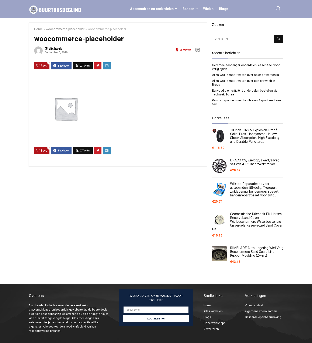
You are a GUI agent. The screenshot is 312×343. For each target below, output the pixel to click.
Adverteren (211, 329)
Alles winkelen (213, 311)
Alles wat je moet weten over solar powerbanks (245, 75)
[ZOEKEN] (278, 39)
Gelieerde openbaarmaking (263, 317)
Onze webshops (215, 323)
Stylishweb (53, 48)
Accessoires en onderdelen (152, 9)
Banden (188, 9)
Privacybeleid (254, 305)
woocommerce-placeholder (65, 29)
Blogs (223, 9)
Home (38, 29)
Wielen (208, 9)
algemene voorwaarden (261, 311)
